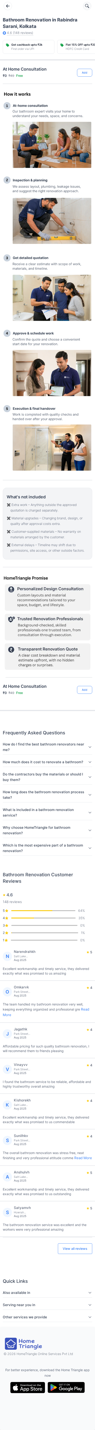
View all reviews (75, 1249)
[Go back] (8, 6)
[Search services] (87, 6)
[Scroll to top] (85, 671)
